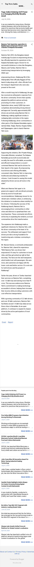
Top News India (11, 3)
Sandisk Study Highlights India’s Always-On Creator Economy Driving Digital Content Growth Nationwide (14, 484)
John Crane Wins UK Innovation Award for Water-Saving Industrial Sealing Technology (14, 461)
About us (3, 552)
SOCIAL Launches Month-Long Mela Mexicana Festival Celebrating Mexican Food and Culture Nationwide (14, 438)
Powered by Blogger (17, 559)
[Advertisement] (17, 373)
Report (10, 322)
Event (4, 322)
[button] (32, 12)
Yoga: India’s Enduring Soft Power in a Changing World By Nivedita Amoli (14, 14)
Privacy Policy (21, 552)
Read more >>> (27, 410)
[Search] (32, 4)
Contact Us (11, 552)
